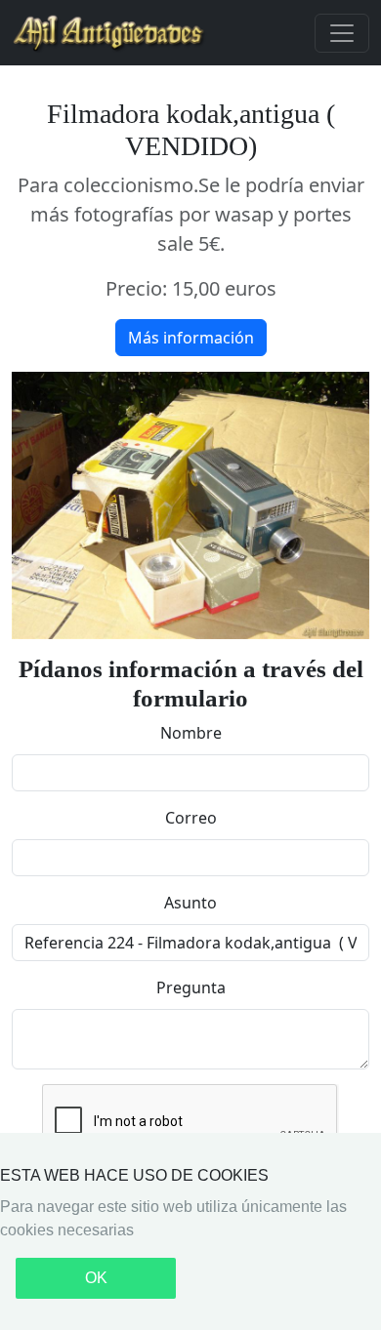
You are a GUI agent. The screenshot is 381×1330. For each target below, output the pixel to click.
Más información (191, 337)
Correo (191, 817)
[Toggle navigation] (342, 33)
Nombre (191, 733)
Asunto (190, 902)
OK (96, 1278)
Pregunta (191, 987)
